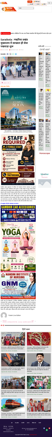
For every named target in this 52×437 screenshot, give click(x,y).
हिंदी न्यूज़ (5, 426)
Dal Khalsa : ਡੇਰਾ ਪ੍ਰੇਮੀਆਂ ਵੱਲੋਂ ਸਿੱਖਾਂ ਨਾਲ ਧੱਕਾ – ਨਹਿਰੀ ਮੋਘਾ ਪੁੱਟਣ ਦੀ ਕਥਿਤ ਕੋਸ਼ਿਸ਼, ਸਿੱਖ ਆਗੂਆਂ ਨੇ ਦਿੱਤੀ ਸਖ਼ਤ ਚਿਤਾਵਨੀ (41, 66)
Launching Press (33, 434)
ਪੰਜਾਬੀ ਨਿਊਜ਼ (10, 426)
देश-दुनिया (17, 422)
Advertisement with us (8, 431)
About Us (5, 428)
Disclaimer (8, 430)
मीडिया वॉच (34, 422)
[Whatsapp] (47, 430)
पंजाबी (40, 422)
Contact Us (11, 428)
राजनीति (22, 422)
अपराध (28, 422)
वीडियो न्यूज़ (37, 1)
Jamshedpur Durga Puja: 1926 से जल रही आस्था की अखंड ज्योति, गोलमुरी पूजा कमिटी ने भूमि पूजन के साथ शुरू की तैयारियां (13, 392)
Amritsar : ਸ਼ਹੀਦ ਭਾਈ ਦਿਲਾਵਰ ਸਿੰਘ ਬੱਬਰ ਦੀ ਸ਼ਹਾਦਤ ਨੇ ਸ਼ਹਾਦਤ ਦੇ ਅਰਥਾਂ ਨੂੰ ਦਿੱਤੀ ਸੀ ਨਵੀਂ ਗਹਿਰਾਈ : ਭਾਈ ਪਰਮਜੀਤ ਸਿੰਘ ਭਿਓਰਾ (48, 133)
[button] (7, 54)
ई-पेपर (37, 4)
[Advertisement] (26, 22)
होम (29, 1)
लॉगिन (44, 4)
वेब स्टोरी (30, 4)
